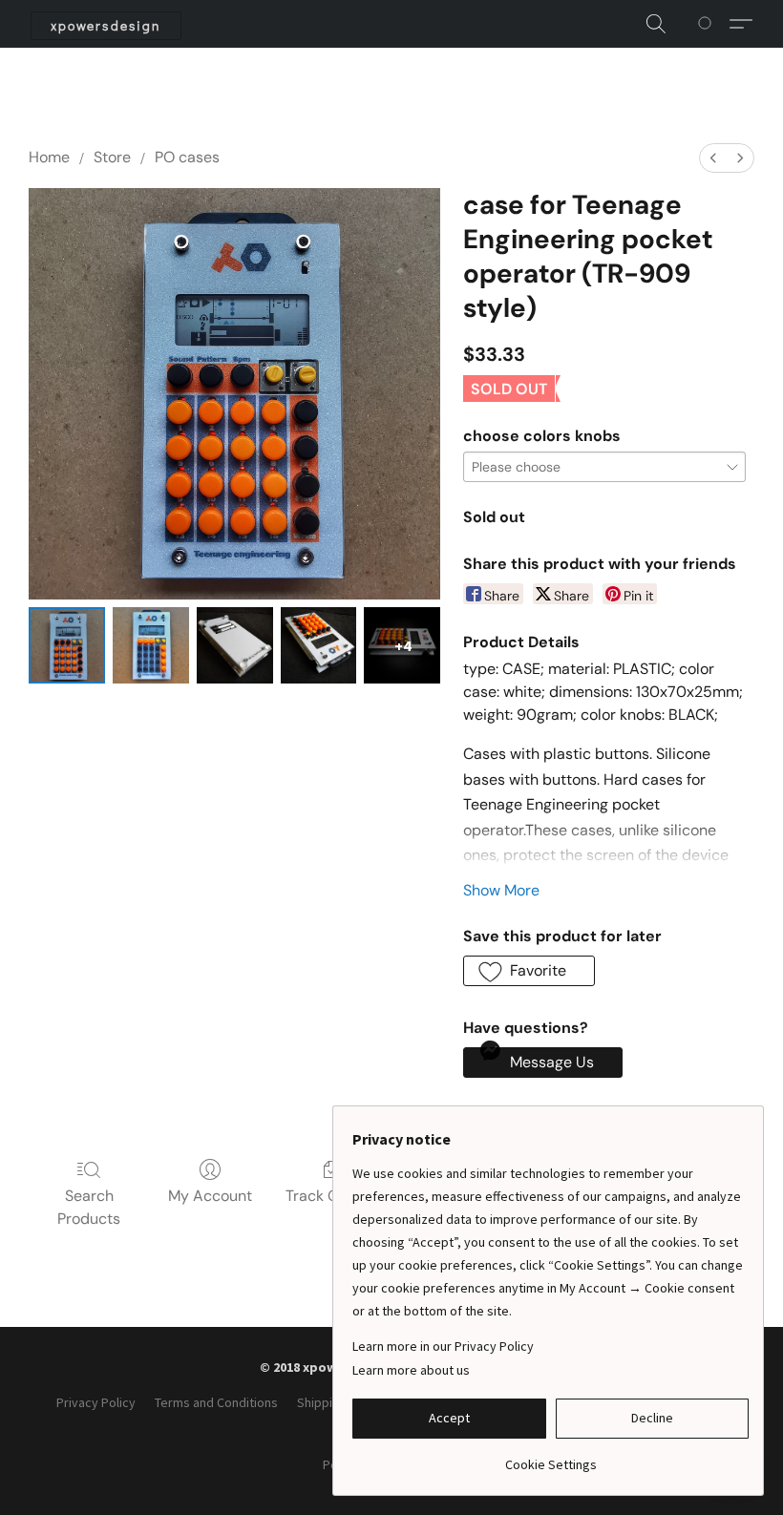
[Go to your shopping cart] (708, 23)
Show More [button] (501, 890)
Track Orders (331, 1196)
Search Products (88, 1207)
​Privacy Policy (96, 1402)
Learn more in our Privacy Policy (443, 1346)
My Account (210, 1196)
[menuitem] (713, 158)
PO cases (187, 157)
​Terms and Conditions (216, 1402)
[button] (106, 25)
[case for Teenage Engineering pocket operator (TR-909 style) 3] (319, 645)
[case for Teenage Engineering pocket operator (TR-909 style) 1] (151, 645)
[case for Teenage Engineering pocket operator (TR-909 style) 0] (67, 645)
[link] (550, 1457)
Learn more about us (411, 1369)
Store (112, 157)
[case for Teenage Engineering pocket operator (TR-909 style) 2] (235, 645)
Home (49, 157)
